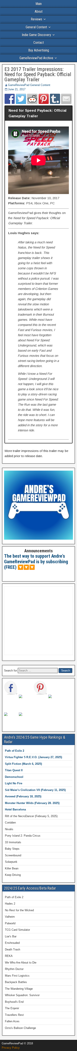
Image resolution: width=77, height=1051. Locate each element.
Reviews (36, 19)
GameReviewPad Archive (36, 58)
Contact (38, 43)
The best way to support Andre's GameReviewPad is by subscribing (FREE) (36, 561)
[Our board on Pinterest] (40, 688)
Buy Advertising (38, 50)
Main (39, 4)
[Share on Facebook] (9, 99)
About (39, 11)
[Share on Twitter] (21, 99)
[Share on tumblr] (55, 99)
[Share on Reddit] (32, 99)
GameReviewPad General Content (29, 85)
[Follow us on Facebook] (11, 688)
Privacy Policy (11, 1047)
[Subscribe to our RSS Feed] (55, 701)
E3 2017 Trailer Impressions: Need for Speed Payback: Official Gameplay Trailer (37, 74)
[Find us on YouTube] (11, 719)
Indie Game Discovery (36, 35)
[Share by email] (66, 99)
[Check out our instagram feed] (26, 719)
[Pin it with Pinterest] (43, 99)
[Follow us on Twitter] (26, 701)
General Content (36, 27)
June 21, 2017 (16, 89)
